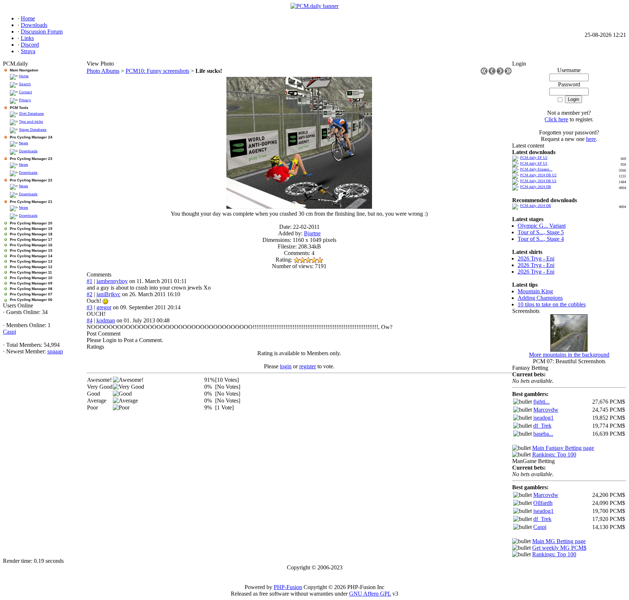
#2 (89, 294)
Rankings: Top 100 (554, 454)
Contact (25, 92)
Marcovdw (545, 410)
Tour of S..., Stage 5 (541, 232)
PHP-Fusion (288, 587)
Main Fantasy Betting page (563, 448)
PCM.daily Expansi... (536, 169)
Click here (556, 119)
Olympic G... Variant (542, 226)
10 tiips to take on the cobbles (552, 304)
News (23, 143)
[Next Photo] (500, 73)
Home (24, 76)
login (286, 366)
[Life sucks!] (299, 207)
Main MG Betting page (559, 541)
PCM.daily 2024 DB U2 (538, 175)
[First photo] (484, 73)
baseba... (543, 434)
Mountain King (535, 291)
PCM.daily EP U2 (533, 158)
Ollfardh (543, 503)
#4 (89, 320)
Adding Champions (540, 298)
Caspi (9, 332)
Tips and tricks (31, 121)
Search (25, 84)
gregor (103, 307)
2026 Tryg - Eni (536, 258)
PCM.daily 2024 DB (535, 187)
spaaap (55, 351)
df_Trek (542, 426)
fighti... (541, 402)
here (591, 139)
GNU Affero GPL (370, 594)
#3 (89, 307)
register (307, 366)
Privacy (25, 100)
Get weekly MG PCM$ (559, 548)
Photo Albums (103, 71)
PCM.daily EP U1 (533, 163)
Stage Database (33, 130)
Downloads (28, 151)
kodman (105, 320)
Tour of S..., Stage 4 (541, 239)
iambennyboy (112, 281)
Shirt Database (31, 113)
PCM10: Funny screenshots (157, 71)
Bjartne (312, 233)
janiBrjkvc (108, 294)
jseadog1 (543, 418)
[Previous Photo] (492, 73)
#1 (89, 281)
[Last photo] (508, 73)
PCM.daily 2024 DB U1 (538, 181)
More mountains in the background (569, 355)
